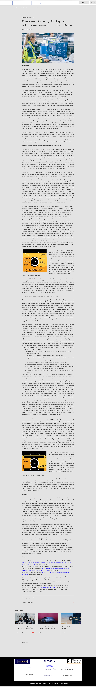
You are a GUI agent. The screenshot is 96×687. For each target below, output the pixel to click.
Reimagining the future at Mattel (69, 627)
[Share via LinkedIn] (29, 598)
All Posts (17, 7)
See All (79, 610)
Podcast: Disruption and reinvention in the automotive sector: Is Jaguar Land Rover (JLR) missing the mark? (48, 627)
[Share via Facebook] (22, 598)
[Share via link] (33, 598)
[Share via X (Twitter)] (26, 598)
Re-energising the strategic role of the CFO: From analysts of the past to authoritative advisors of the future (25, 627)
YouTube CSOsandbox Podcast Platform (31, 7)
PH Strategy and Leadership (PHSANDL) (56, 683)
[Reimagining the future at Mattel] (71, 618)
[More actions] (73, 17)
